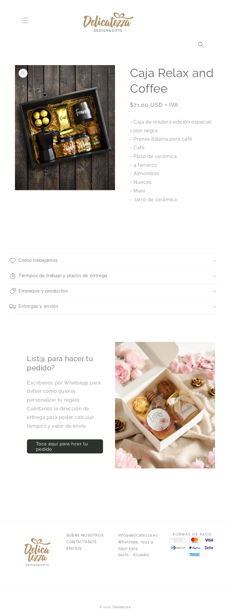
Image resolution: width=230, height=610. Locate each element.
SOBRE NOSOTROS (85, 535)
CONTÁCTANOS (81, 542)
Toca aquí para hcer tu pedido (62, 446)
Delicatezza (122, 607)
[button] (25, 20)
